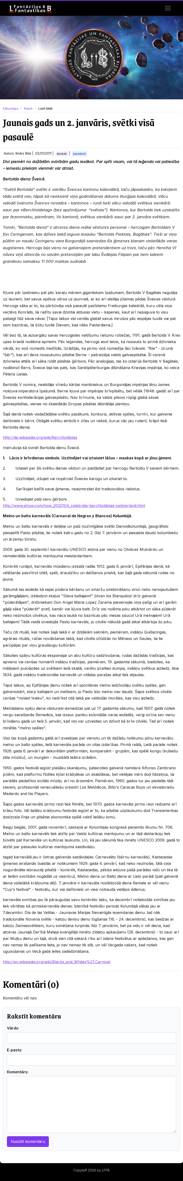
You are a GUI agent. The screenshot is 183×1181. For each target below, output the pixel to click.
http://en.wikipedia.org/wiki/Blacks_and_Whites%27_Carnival (56, 961)
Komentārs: (17, 1071)
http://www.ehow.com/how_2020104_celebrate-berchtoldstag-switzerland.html (74, 505)
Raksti (28, 108)
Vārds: (13, 1028)
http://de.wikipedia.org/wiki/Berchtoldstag (40, 437)
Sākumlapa (10, 108)
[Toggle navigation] (167, 8)
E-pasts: (14, 1050)
